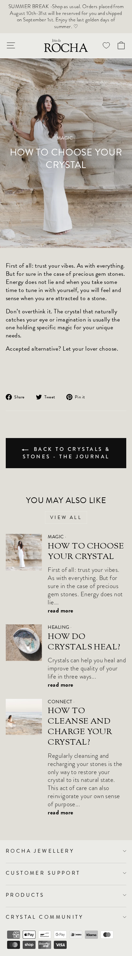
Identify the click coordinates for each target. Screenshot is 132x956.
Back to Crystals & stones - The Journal (66, 452)
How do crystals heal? (84, 642)
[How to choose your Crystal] (24, 552)
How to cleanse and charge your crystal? (80, 727)
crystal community (44, 917)
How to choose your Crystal (86, 552)
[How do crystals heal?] (24, 642)
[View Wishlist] (106, 45)
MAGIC (65, 138)
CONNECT (60, 701)
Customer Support (43, 873)
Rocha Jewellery (40, 851)
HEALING (58, 627)
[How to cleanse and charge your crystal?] (24, 717)
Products (25, 895)
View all (66, 517)
